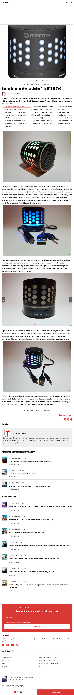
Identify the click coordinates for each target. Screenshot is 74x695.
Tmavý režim (6, 651)
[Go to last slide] (3, 299)
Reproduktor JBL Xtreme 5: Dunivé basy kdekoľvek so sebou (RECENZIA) (31, 519)
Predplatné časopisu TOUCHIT (48, 657)
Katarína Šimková (15, 562)
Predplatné (5, 667)
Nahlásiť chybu (65, 415)
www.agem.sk (48, 405)
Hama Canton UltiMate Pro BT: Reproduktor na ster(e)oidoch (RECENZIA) (31, 572)
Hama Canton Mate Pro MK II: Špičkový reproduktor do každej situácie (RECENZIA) (34, 559)
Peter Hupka (13, 575)
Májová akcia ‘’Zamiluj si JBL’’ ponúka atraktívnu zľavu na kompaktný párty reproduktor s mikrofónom (40, 506)
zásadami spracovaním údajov (22, 622)
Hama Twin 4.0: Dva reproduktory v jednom (22, 474)
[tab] (34, 324)
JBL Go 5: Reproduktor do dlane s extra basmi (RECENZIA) (27, 533)
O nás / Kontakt (6, 657)
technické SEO (6, 687)
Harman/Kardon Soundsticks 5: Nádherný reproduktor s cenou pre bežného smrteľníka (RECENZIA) (39, 546)
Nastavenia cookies (45, 670)
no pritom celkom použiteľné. (17, 107)
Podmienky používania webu (47, 660)
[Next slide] (70, 299)
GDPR (40, 666)
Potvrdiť (37, 627)
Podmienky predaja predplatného (49, 663)
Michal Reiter (14, 464)
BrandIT (4, 663)
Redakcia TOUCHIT (14, 94)
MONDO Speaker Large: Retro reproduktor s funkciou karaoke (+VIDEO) (31, 462)
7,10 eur (26, 405)
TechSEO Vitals (22, 687)
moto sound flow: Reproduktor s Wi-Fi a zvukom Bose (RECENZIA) (29, 486)
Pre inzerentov (6, 660)
